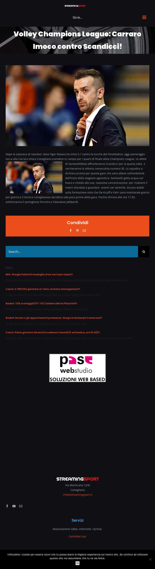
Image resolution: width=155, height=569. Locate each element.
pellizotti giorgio (82, 280)
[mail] (20, 506)
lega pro (58, 295)
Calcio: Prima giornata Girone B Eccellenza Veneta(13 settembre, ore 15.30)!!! (53, 332)
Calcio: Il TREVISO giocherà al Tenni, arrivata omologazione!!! (43, 289)
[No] (150, 559)
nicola (46, 309)
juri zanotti (49, 280)
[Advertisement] (77, 426)
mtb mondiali (64, 280)
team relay (105, 280)
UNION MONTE (123, 338)
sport (95, 280)
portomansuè (98, 338)
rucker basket (72, 323)
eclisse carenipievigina (67, 338)
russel (78, 309)
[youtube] (14, 506)
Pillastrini (69, 309)
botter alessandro (35, 295)
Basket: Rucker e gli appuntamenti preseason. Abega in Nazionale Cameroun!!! (54, 317)
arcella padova (33, 338)
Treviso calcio (93, 295)
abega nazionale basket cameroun (44, 323)
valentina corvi (120, 280)
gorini (49, 295)
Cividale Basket (33, 309)
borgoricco (48, 338)
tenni (82, 295)
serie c (67, 295)
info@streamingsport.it (77, 494)
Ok (77, 563)
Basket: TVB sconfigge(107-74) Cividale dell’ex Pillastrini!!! (41, 303)
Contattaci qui (77, 536)
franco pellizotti (33, 280)
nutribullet (56, 309)
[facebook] (7, 506)
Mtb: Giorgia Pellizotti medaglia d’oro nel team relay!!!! (39, 274)
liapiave (85, 338)
